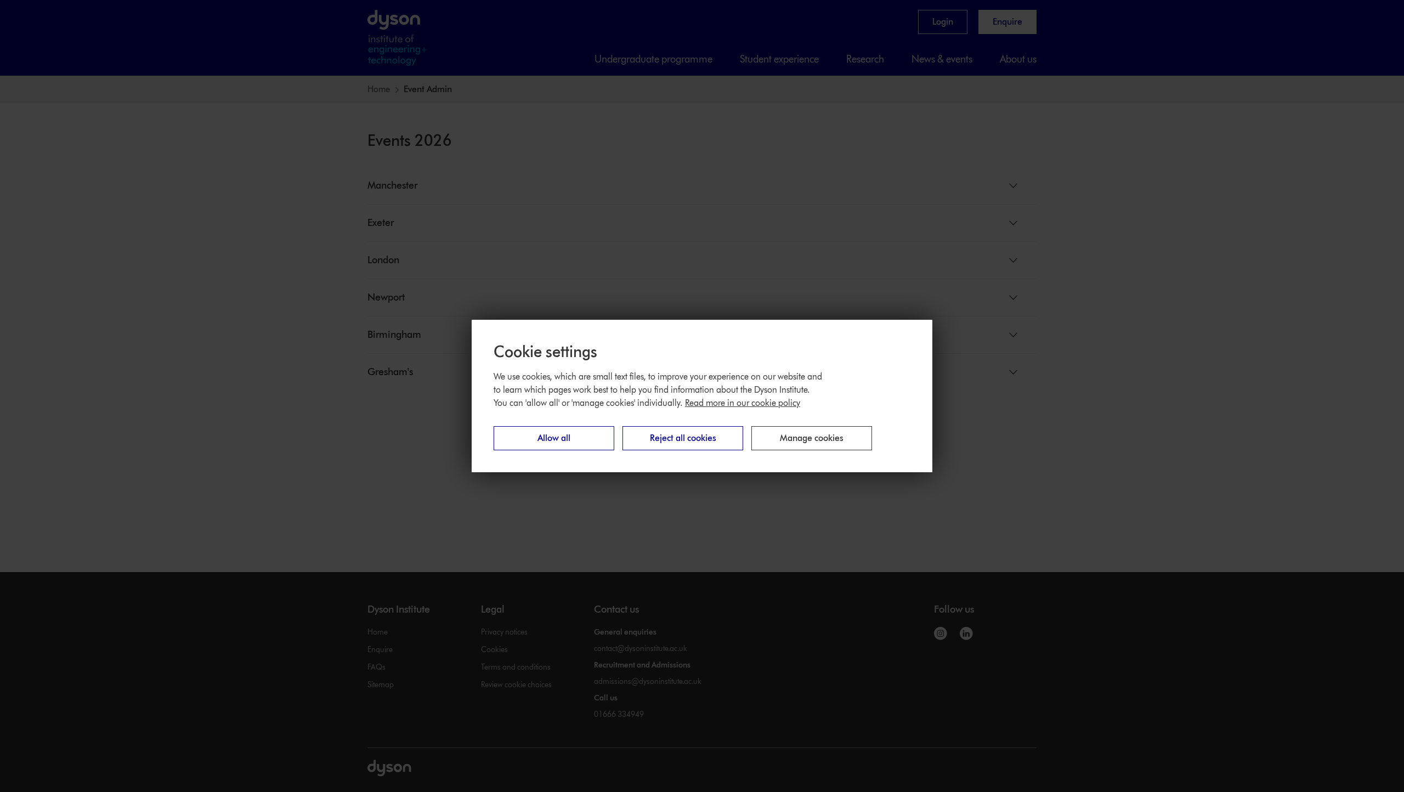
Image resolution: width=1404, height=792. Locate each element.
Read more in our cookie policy (742, 403)
